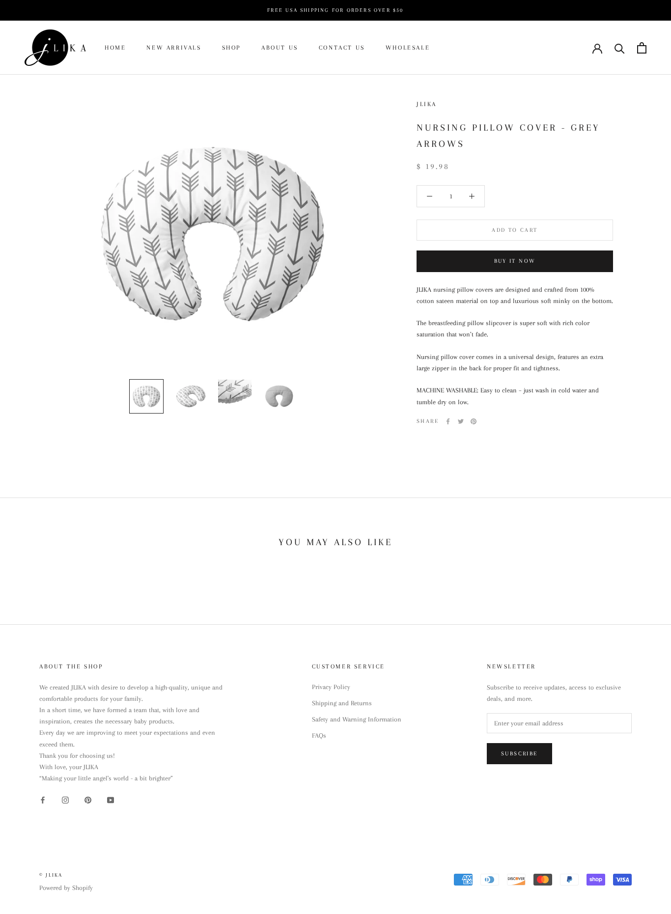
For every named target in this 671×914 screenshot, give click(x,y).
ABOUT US (279, 47)
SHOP (231, 47)
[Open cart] (641, 48)
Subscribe (519, 753)
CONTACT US (342, 47)
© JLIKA (50, 875)
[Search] (620, 48)
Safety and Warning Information (356, 719)
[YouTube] (110, 799)
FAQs (319, 735)
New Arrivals (173, 47)
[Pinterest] (473, 421)
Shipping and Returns (342, 703)
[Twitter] (461, 421)
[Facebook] (448, 421)
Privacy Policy (331, 687)
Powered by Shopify (66, 887)
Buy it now (515, 261)
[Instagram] (65, 799)
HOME (115, 47)
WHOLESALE (408, 47)
